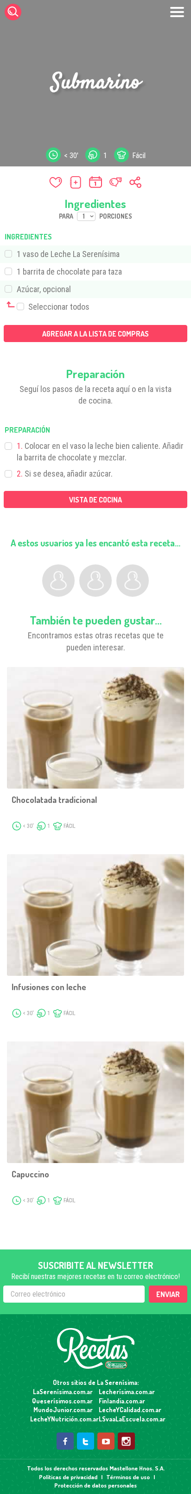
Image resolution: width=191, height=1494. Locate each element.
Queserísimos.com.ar (62, 1401)
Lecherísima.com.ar (127, 1392)
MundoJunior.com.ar (63, 1410)
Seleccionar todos (57, 307)
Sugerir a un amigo (115, 182)
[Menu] (177, 12)
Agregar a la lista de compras (95, 333)
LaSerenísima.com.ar (63, 1392)
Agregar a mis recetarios (76, 182)
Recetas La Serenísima (95, 1348)
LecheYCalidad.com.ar (130, 1410)
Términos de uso (128, 1477)
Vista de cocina (95, 499)
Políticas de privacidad (68, 1477)
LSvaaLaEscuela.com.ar (130, 1419)
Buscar (13, 12)
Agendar (95, 182)
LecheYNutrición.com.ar (61, 1419)
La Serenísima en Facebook (65, 1441)
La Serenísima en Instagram (126, 1441)
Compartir (135, 182)
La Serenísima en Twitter (85, 1441)
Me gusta (56, 182)
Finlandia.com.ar (122, 1401)
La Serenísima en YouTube (106, 1441)
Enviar (168, 1294)
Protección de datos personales (95, 1485)
